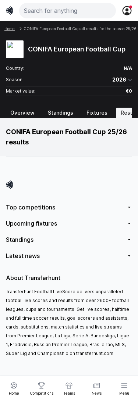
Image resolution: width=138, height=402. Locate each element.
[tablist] (69, 113)
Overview (22, 113)
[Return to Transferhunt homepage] (9, 10)
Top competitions (30, 207)
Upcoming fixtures (31, 223)
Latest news (23, 255)
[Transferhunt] (69, 184)
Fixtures (96, 113)
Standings (60, 113)
